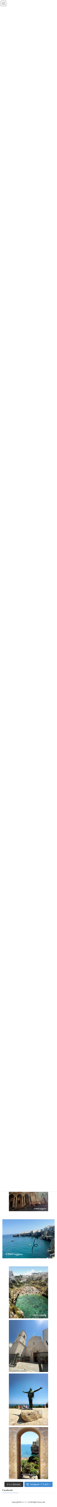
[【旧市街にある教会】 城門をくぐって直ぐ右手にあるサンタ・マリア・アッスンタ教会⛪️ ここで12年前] (28, 1346)
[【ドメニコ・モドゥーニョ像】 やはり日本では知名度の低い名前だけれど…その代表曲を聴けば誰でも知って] (28, 1400)
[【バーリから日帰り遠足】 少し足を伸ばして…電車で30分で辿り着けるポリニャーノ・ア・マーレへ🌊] (28, 1453)
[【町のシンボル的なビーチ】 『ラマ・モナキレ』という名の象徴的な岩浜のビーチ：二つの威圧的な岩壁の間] (28, 1292)
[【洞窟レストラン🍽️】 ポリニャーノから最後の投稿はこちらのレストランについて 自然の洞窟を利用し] (28, 1239)
